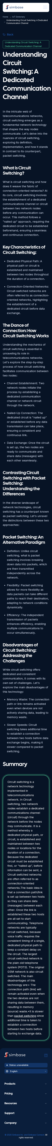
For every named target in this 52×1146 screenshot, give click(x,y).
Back (10, 34)
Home (5, 17)
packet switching (25, 1015)
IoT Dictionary (18, 17)
